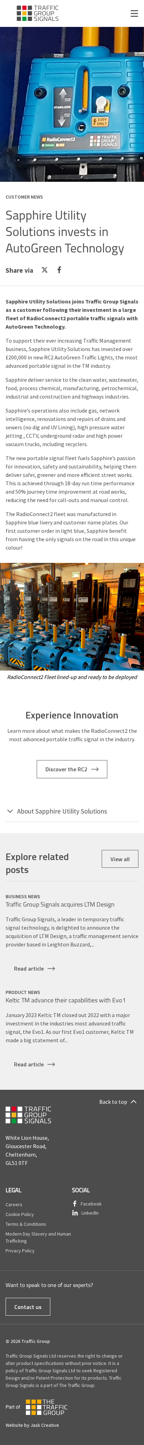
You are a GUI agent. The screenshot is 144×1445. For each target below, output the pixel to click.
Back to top (113, 1101)
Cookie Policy (20, 1214)
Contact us (28, 1307)
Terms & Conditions (26, 1224)
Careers (14, 1204)
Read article (29, 968)
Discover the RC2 (66, 769)
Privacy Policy (20, 1250)
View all (120, 859)
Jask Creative (44, 1425)
